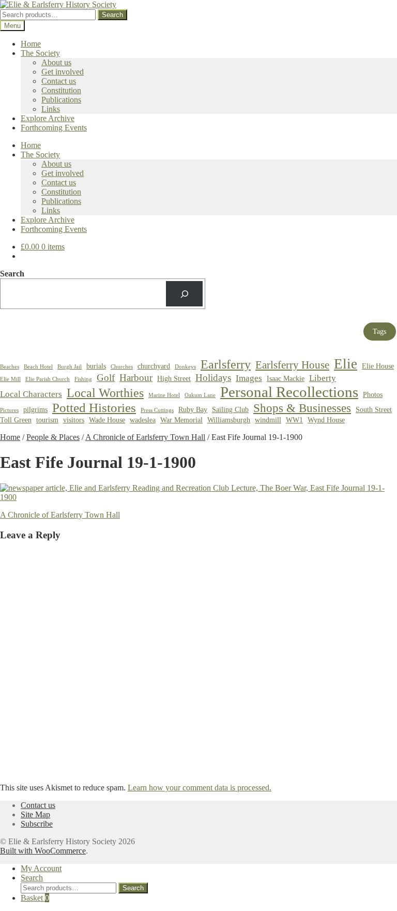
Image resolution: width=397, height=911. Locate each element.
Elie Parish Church (47, 379)
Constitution (61, 90)
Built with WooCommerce (43, 850)
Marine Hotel (164, 395)
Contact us (58, 81)
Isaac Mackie (285, 378)
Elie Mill (10, 379)
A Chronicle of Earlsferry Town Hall (145, 437)
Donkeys (185, 367)
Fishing (83, 379)
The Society (40, 53)
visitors (73, 420)
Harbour (135, 377)
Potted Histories (94, 408)
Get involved (62, 71)
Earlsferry (226, 364)
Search (112, 15)
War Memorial (181, 420)
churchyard (154, 366)
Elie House (378, 366)
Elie (345, 364)
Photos (373, 394)
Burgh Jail (69, 367)
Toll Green (16, 420)
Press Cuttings (157, 410)
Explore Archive (47, 118)
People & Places (53, 437)
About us (56, 62)
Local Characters (31, 394)
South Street (374, 409)
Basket (35, 897)
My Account (41, 868)
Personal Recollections (289, 392)
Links (50, 109)
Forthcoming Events (54, 127)
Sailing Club (230, 409)
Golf (106, 377)
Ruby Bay (192, 409)
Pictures (9, 410)
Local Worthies (105, 393)
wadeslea (143, 420)
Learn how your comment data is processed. (199, 787)
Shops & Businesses (302, 408)
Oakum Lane (200, 395)
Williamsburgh (228, 420)
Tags (379, 331)
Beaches (9, 367)
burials (96, 366)
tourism (47, 420)
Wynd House (326, 420)
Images (249, 378)
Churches (122, 367)
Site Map (35, 814)
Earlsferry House (292, 365)
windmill (268, 420)
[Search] (184, 293)
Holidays (213, 377)
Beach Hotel (38, 367)
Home (31, 43)
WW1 (294, 420)
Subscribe (37, 823)
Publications (61, 99)
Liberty (322, 378)
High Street (174, 378)
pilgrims (35, 409)
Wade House (107, 420)
